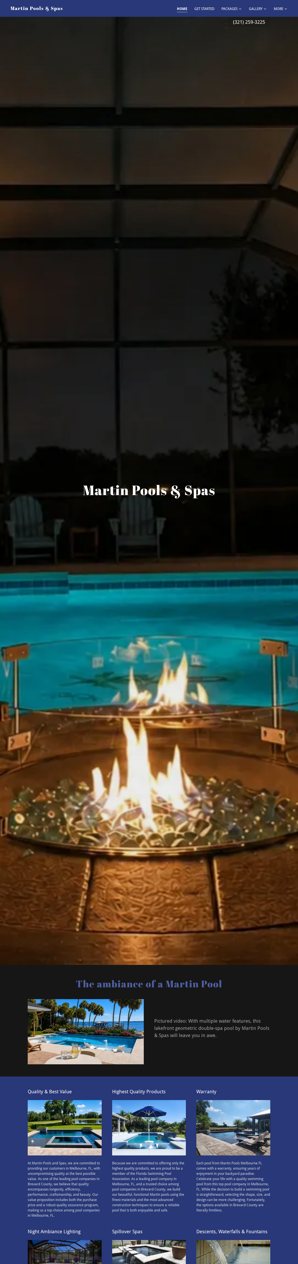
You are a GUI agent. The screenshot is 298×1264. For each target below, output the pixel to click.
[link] (36, 9)
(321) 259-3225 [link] (249, 22)
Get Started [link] (204, 9)
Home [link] (182, 9)
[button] (231, 9)
